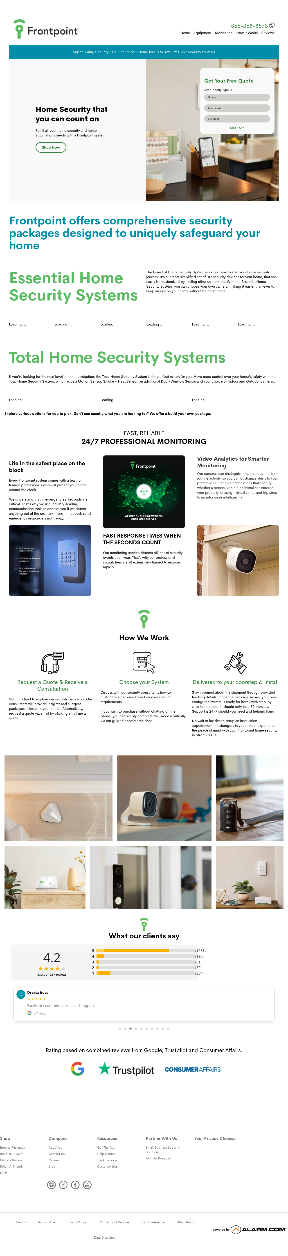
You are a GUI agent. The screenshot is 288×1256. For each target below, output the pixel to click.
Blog (52, 1166)
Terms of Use (47, 1222)
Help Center (106, 1154)
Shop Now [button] (51, 147)
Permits (21, 1222)
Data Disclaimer (105, 1237)
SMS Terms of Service (113, 1222)
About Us (55, 1147)
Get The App (106, 1147)
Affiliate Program (158, 1158)
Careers (54, 1160)
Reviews (267, 32)
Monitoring (224, 32)
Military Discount (12, 1160)
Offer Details (185, 1222)
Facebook (75, 1184)
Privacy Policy (76, 1222)
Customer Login (108, 1166)
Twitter (63, 1184)
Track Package (107, 1160)
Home (185, 32)
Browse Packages (12, 1147)
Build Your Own (11, 1154)
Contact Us (57, 1154)
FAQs (3, 1173)
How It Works (247, 32)
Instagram (51, 1184)
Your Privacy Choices (214, 1138)
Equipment (202, 32)
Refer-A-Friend (11, 1166)
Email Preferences (153, 1222)
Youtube (87, 1184)
